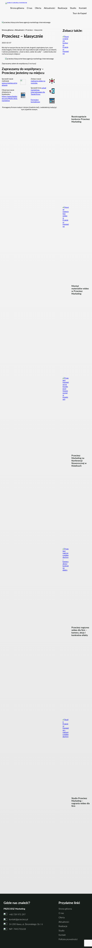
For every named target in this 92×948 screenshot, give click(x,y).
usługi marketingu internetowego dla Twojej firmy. (38, 91)
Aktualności (19, 30)
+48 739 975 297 (17, 915)
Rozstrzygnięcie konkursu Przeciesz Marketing (80, 119)
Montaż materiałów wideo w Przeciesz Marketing (80, 290)
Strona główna (7, 30)
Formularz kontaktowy (35, 101)
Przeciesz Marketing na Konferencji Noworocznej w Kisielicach (79, 461)
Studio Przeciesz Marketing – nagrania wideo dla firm (80, 802)
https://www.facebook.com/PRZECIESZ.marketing (10, 98)
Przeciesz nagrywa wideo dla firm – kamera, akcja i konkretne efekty (80, 631)
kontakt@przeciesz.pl (18, 919)
